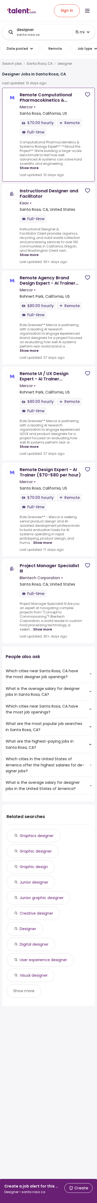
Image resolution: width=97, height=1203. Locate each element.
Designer (28, 928)
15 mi (80, 32)
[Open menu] (87, 10)
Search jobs (12, 63)
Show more (29, 168)
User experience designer (43, 960)
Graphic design (34, 866)
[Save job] (87, 94)
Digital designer (34, 944)
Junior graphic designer (42, 897)
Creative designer (36, 913)
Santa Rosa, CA (40, 63)
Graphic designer (36, 851)
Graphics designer (37, 835)
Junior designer (34, 882)
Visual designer (34, 975)
